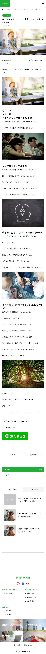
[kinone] (5, 3)
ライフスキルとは (8, 593)
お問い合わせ (28, 645)
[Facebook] (23, 583)
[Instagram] (18, 583)
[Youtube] (27, 583)
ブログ (7, 15)
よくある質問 (30, 601)
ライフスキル (7, 611)
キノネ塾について (31, 590)
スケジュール (7, 614)
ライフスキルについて (10, 590)
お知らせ (5, 607)
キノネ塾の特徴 (30, 597)
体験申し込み (30, 593)
